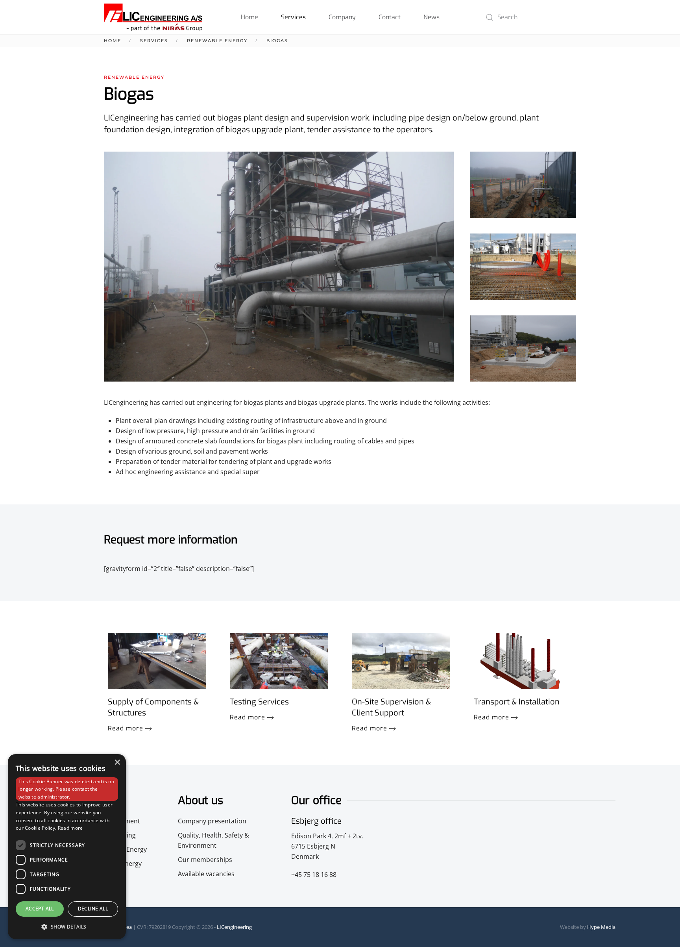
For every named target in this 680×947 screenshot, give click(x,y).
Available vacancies (206, 873)
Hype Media (601, 926)
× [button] (117, 762)
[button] (523, 185)
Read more (125, 728)
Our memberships (205, 859)
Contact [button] (390, 17)
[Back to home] (153, 17)
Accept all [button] (40, 908)
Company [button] (342, 17)
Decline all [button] (93, 908)
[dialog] (67, 846)
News (431, 17)
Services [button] (293, 17)
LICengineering (234, 926)
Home (249, 17)
